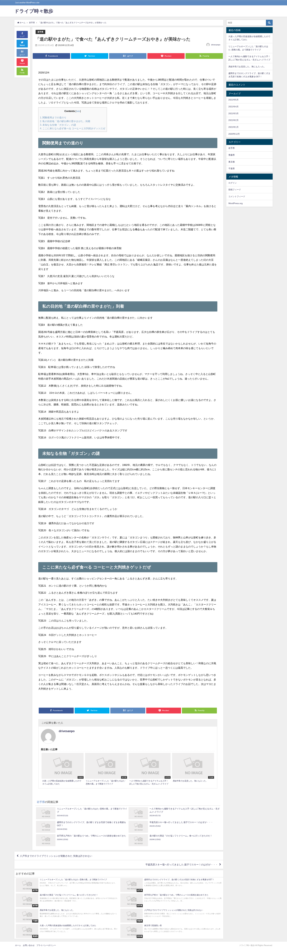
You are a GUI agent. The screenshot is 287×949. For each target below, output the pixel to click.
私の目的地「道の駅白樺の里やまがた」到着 (65, 121)
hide (78, 111)
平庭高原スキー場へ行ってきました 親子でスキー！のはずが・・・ (181, 864)
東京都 (231, 162)
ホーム (18, 945)
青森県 (231, 155)
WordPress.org (235, 203)
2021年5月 (233, 100)
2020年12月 (234, 134)
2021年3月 (233, 113)
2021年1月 (233, 127)
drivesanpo (215, 45)
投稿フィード (234, 190)
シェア (22, 36)
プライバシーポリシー (46, 945)
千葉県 (231, 168)
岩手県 (40, 32)
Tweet (22, 45)
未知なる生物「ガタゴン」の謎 (58, 125)
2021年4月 (233, 107)
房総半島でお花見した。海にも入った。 (247, 67)
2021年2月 (233, 120)
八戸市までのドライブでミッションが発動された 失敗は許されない (56, 856)
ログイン (232, 183)
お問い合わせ (29, 945)
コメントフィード (236, 196)
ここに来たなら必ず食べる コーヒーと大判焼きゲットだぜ (72, 128)
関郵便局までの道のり (53, 117)
